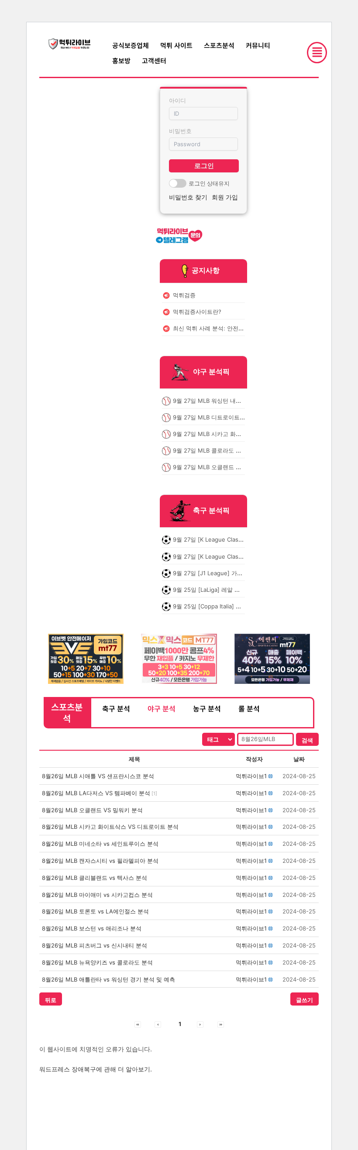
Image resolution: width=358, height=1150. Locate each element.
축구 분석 (116, 708)
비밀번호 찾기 (188, 197)
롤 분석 (249, 708)
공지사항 (206, 270)
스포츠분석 (219, 45)
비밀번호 (180, 130)
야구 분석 (162, 708)
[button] (251, 775)
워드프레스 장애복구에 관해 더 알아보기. (95, 1069)
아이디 (177, 100)
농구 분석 (207, 708)
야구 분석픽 (211, 371)
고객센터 (154, 60)
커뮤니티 (258, 45)
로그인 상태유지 (209, 183)
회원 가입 (225, 197)
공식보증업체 (130, 45)
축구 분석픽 (211, 510)
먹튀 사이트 (176, 45)
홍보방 (121, 60)
